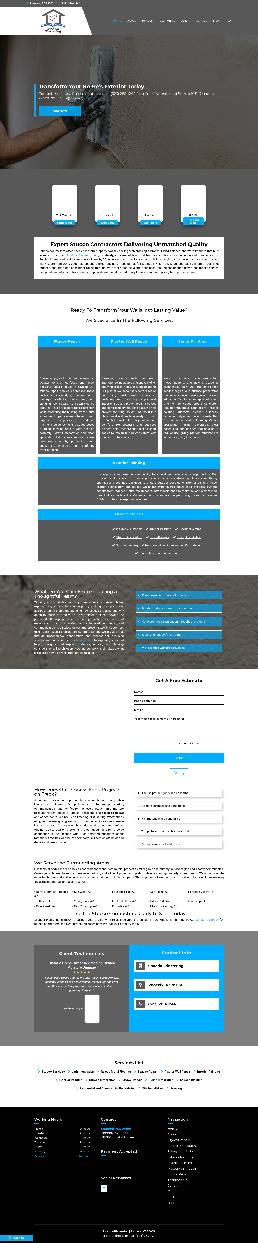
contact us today (207, 919)
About (131, 20)
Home (117, 20)
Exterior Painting (180, 1157)
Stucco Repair (178, 1174)
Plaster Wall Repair (182, 1168)
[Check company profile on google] (104, 1188)
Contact (201, 20)
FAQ (228, 20)
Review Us (18, 1237)
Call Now (60, 111)
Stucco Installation (129, 537)
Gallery (185, 20)
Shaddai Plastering (78, 255)
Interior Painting (180, 1163)
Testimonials (166, 20)
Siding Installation (189, 537)
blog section (84, 640)
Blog (216, 20)
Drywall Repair (159, 537)
